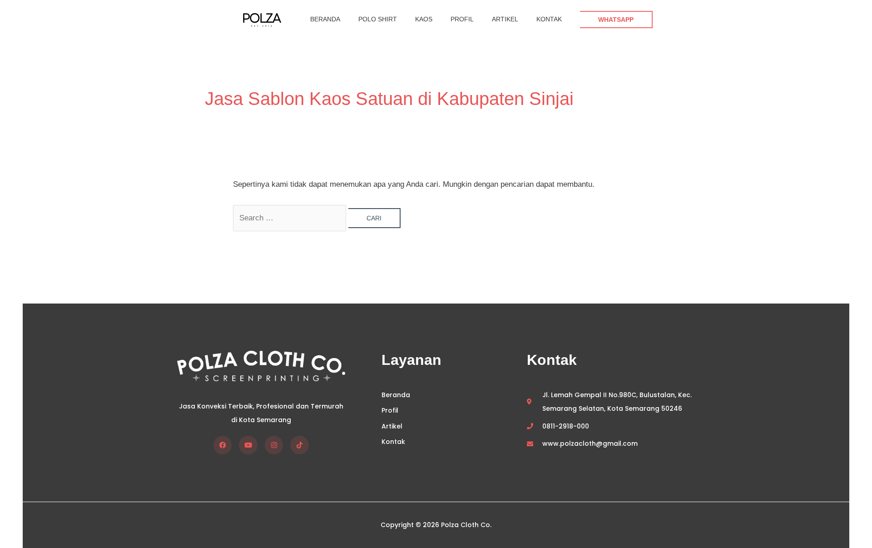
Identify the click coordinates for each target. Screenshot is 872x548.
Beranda (325, 19)
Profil (462, 19)
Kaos (423, 19)
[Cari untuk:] (290, 218)
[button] (616, 19)
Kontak (549, 19)
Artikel (505, 19)
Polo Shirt (377, 19)
